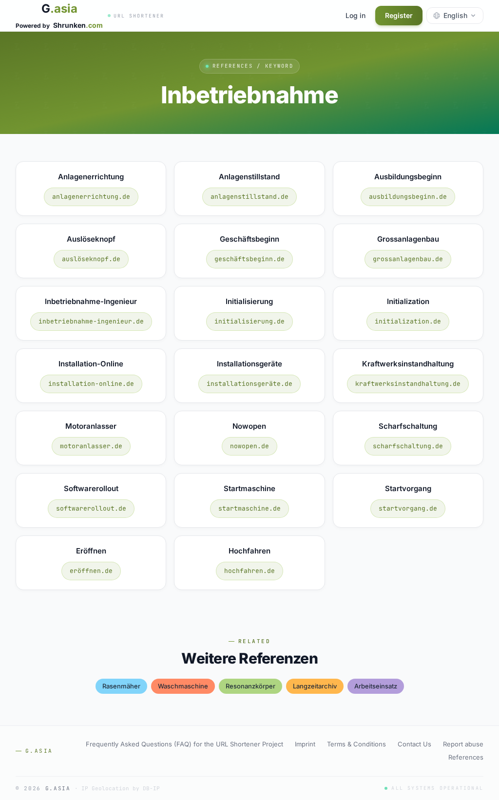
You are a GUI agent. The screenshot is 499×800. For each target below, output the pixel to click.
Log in (355, 15)
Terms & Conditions (356, 744)
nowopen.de (249, 446)
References (465, 757)
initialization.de (408, 321)
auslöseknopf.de (91, 259)
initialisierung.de (249, 321)
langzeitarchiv (315, 686)
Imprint (305, 744)
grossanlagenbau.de (408, 259)
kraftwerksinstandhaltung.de (408, 384)
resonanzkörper (250, 686)
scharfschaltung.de (408, 446)
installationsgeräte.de (249, 384)
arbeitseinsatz (375, 686)
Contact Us (414, 744)
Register (399, 15)
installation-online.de (91, 384)
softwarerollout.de (91, 508)
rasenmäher (121, 686)
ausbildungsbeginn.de (408, 196)
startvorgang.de (408, 508)
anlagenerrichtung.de (91, 196)
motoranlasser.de (91, 446)
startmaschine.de (249, 508)
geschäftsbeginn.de (249, 259)
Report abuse (463, 744)
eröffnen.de (91, 571)
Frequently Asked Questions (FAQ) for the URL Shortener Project (184, 744)
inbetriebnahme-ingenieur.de (91, 321)
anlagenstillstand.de (249, 196)
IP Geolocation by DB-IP (120, 788)
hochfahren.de (249, 571)
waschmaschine (183, 686)
